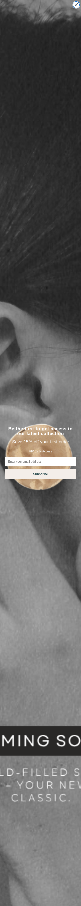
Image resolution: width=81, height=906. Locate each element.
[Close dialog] (76, 5)
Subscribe (40, 474)
